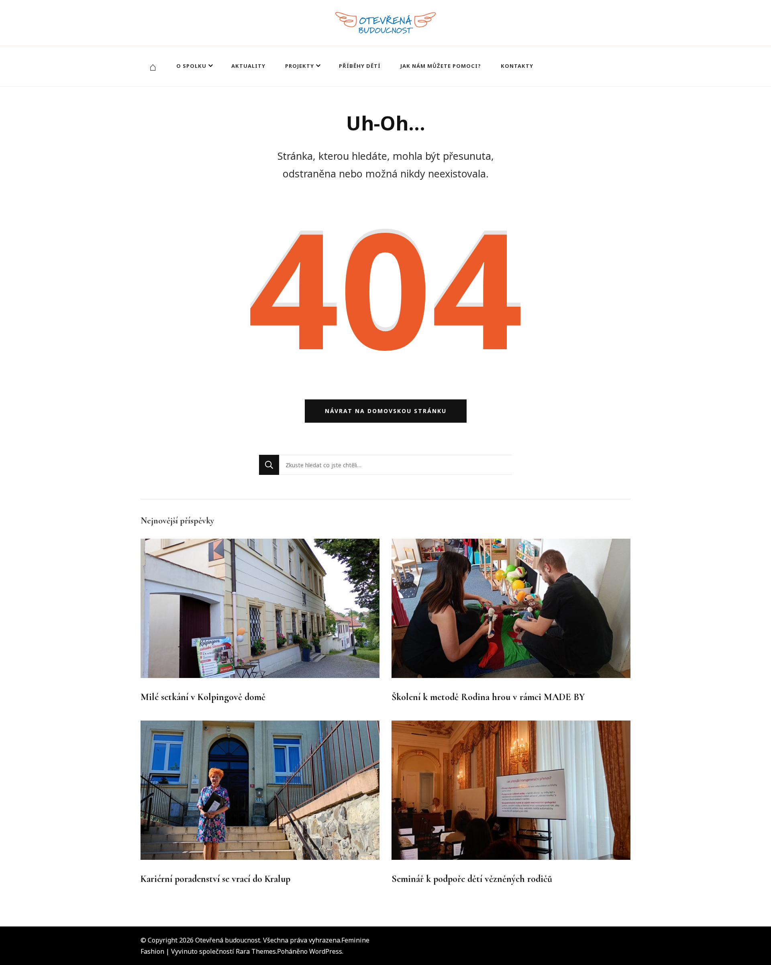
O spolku (191, 65)
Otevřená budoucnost (227, 940)
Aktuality (248, 65)
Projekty (299, 65)
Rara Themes (256, 951)
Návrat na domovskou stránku (386, 411)
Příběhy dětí (360, 65)
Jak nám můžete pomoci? (440, 65)
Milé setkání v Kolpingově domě (203, 697)
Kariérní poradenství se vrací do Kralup (215, 879)
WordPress (325, 951)
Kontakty (517, 65)
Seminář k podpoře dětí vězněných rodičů (472, 879)
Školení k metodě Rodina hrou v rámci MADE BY (488, 697)
